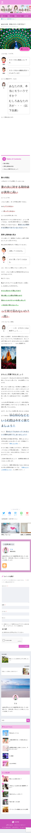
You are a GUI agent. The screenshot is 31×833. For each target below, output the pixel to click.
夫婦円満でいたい (13, 519)
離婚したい (10, 16)
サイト (3, 618)
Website (4, 568)
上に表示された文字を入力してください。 (13, 632)
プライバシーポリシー (20, 825)
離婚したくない (18, 16)
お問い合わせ (9, 825)
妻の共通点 (6, 163)
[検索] (28, 720)
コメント (5, 586)
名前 (4, 604)
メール (4, 611)
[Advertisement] (15, 136)
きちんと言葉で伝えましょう (11, 169)
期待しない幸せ (14, 443)
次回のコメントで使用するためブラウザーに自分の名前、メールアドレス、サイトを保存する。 (16, 625)
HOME (16, 822)
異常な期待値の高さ (9, 166)
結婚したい (3, 16)
